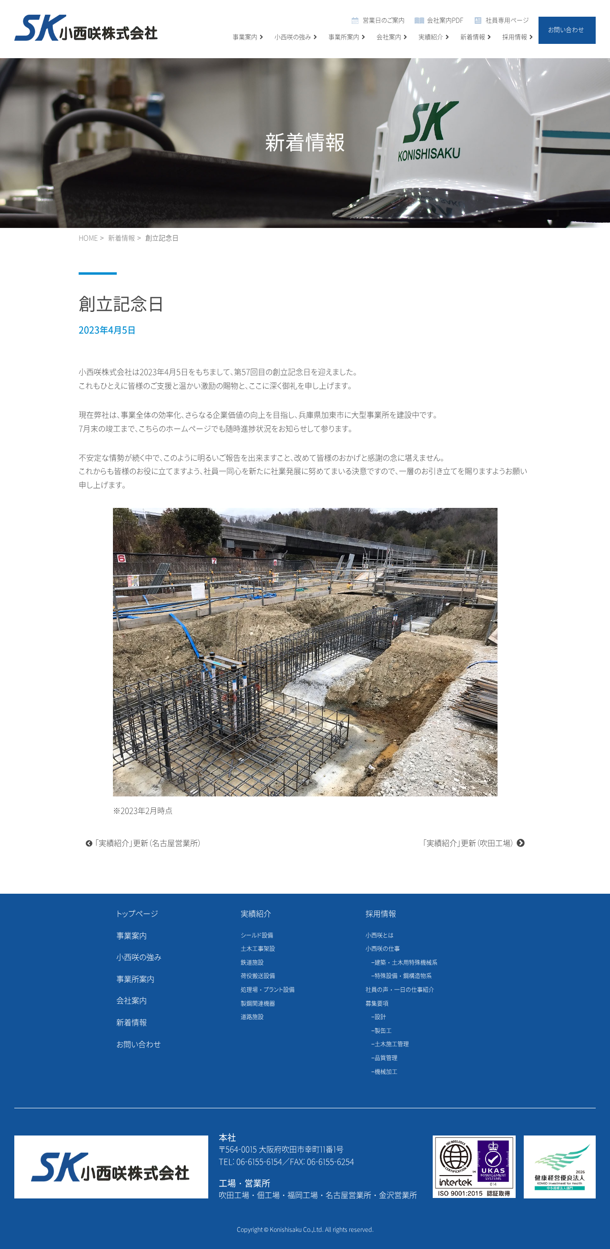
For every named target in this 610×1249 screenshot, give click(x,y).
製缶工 (383, 1031)
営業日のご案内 (384, 20)
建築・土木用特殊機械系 (406, 963)
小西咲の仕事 (383, 949)
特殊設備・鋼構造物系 (403, 976)
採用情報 (514, 37)
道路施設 (252, 1017)
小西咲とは (380, 935)
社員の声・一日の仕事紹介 (400, 990)
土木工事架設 (258, 949)
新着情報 (472, 37)
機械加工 (386, 1072)
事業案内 (245, 37)
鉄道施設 (252, 963)
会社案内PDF (445, 20)
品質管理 (386, 1058)
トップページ (137, 914)
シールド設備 (257, 935)
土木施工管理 (392, 1044)
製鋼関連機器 (258, 1004)
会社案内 (388, 37)
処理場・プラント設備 (268, 990)
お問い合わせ (566, 30)
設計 (380, 1017)
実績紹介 (430, 37)
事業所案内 (343, 37)
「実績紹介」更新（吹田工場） (468, 843)
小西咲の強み (292, 37)
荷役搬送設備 (258, 976)
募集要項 (377, 1004)
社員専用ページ (507, 20)
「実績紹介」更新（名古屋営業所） (148, 843)
